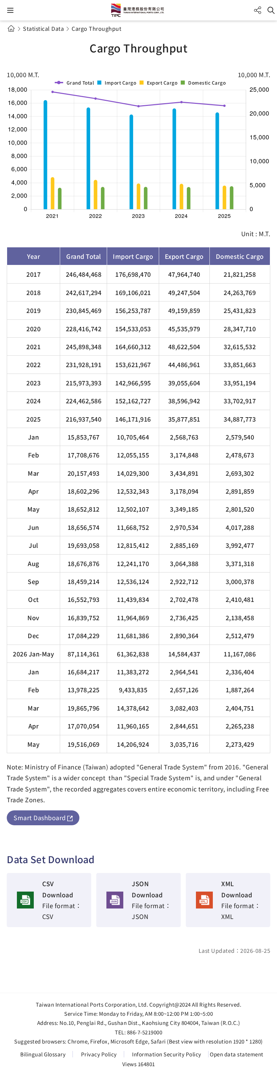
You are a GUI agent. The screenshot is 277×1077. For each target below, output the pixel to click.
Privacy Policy (99, 1054)
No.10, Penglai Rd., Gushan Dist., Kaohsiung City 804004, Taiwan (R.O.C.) (149, 1022)
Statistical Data (43, 28)
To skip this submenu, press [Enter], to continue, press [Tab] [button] (17, 36)
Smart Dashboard (40, 817)
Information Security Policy (166, 1054)
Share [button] (257, 10)
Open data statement (236, 1054)
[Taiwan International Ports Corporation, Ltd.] (138, 10)
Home (11, 28)
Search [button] (271, 10)
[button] (10, 10)
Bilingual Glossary (43, 1054)
